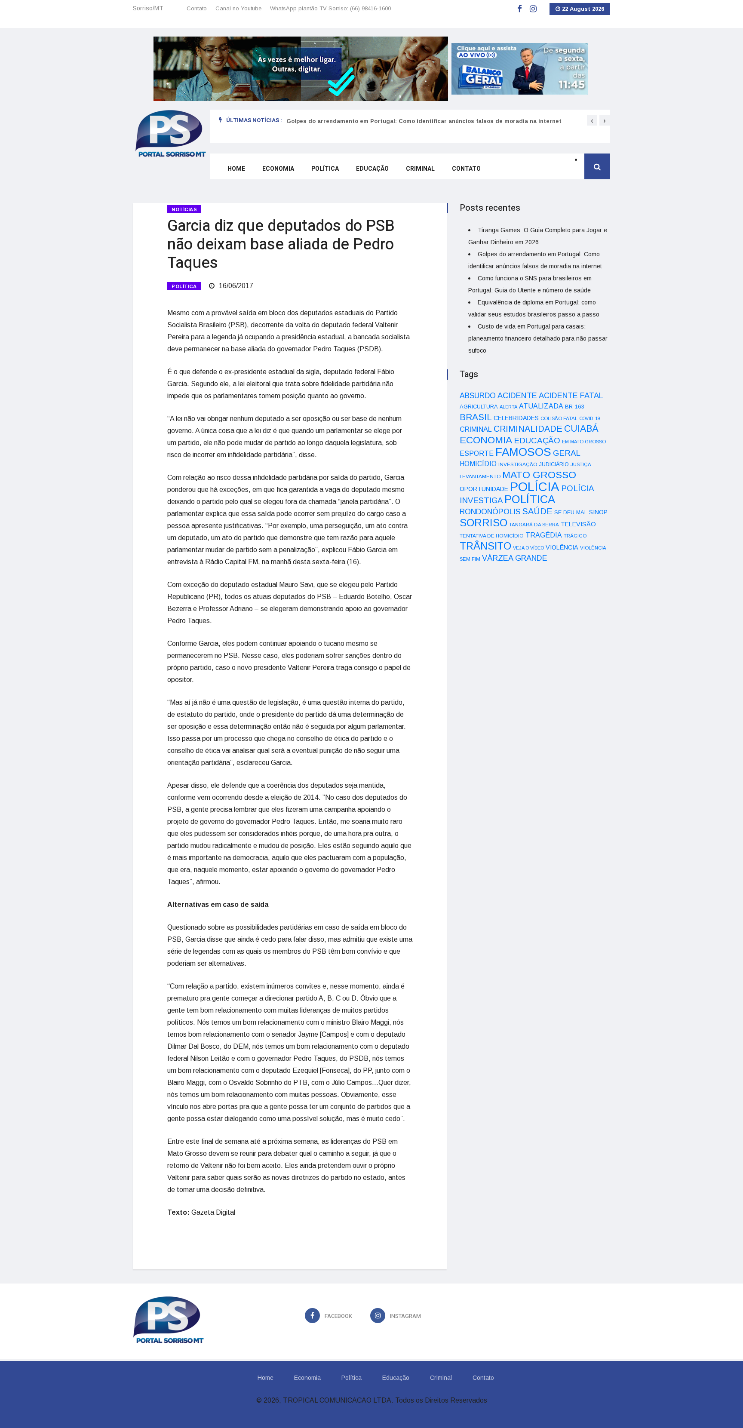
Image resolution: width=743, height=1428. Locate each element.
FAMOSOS (523, 451)
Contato (197, 8)
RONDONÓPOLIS (490, 511)
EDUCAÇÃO (537, 440)
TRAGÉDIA (543, 535)
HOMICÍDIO (478, 463)
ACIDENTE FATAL (571, 395)
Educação (372, 168)
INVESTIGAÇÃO (517, 464)
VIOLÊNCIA (562, 547)
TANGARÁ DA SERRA (534, 524)
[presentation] (592, 120)
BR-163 (574, 406)
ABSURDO (478, 395)
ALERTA (508, 406)
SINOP (598, 512)
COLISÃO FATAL (558, 418)
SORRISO (483, 522)
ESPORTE (477, 453)
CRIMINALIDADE (528, 428)
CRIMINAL (476, 429)
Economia (278, 168)
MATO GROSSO (539, 474)
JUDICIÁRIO (554, 464)
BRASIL (476, 417)
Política (325, 168)
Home (236, 168)
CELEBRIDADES (516, 418)
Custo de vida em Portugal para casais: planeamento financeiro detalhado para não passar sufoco (538, 338)
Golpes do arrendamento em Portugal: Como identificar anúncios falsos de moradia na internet (424, 121)
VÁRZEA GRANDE (514, 558)
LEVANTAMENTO (480, 476)
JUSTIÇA (581, 464)
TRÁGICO (575, 535)
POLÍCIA (534, 486)
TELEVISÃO (578, 524)
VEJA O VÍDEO (528, 547)
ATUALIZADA (541, 406)
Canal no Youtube (238, 8)
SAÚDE (537, 511)
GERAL (566, 453)
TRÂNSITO (485, 546)
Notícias (184, 209)
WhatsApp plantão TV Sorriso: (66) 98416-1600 (330, 8)
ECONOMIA (486, 439)
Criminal (420, 168)
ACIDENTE (517, 395)
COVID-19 (589, 418)
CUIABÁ (581, 429)
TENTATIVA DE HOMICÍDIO (492, 535)
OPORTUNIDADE (484, 488)
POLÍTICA (184, 286)
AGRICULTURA (479, 406)
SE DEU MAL (570, 512)
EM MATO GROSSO (584, 441)
